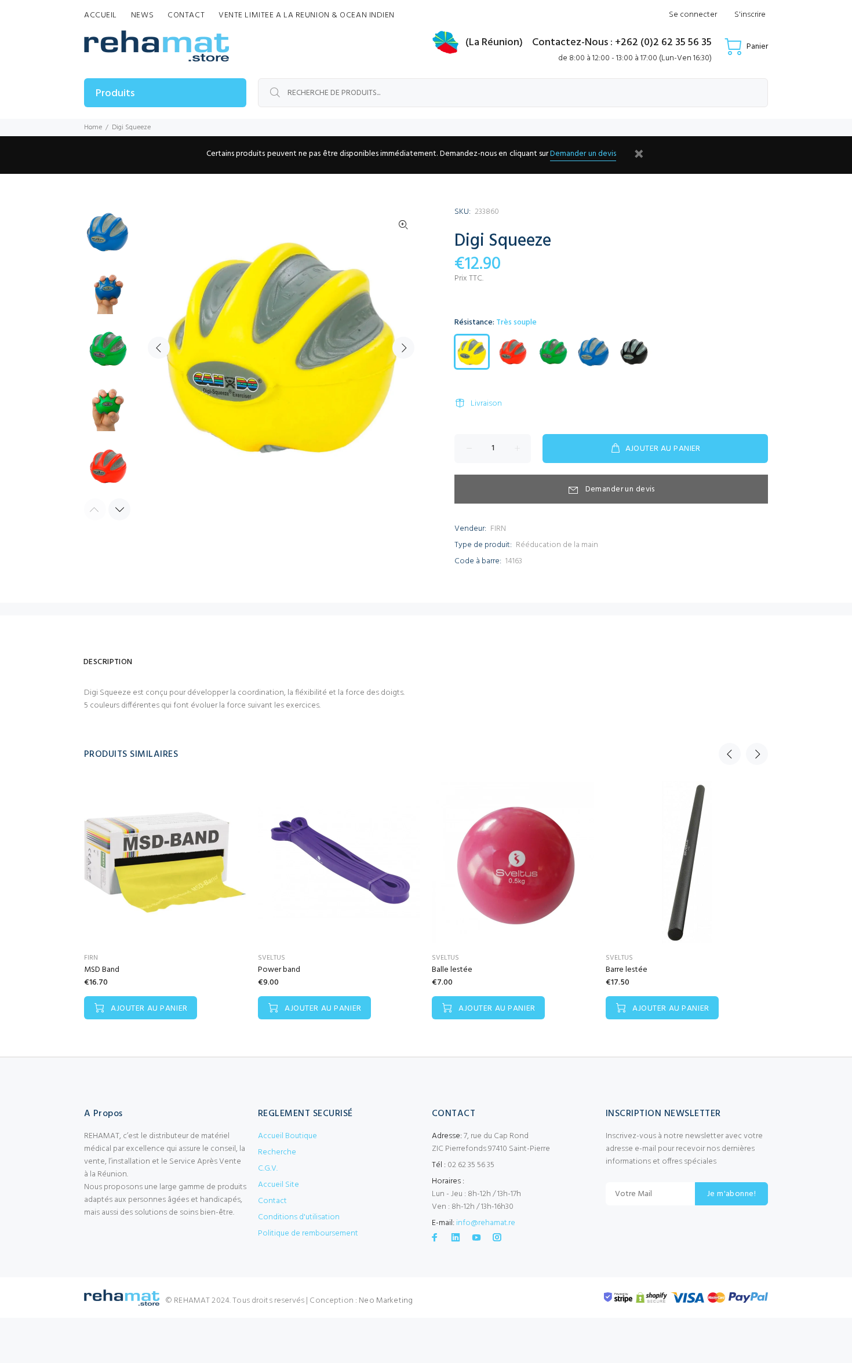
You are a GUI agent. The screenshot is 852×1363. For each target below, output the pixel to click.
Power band (279, 969)
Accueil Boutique (287, 1136)
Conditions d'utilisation (299, 1217)
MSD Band (101, 969)
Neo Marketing (386, 1300)
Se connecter (693, 14)
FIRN (498, 528)
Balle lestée (452, 969)
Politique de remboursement (308, 1233)
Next (403, 348)
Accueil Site (278, 1184)
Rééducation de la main (557, 545)
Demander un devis (583, 154)
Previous (159, 348)
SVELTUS (271, 958)
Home (93, 127)
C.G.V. (268, 1168)
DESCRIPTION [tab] (108, 662)
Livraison (486, 403)
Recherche (277, 1152)
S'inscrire (750, 14)
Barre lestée (626, 969)
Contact (272, 1201)
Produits (115, 93)
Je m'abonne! (731, 1194)
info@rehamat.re (485, 1223)
